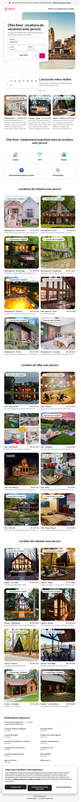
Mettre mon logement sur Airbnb (61, 9)
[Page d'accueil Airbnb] (9, 8)
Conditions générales (46, 798)
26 (19, 81)
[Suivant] (43, 90)
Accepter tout (16, 787)
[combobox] (26, 42)
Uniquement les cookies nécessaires (39, 788)
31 (11, 85)
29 (32, 81)
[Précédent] (36, 90)
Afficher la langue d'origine (61, 3)
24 (11, 81)
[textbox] (17, 49)
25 (15, 81)
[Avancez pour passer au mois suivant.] (35, 55)
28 (27, 81)
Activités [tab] (29, 722)
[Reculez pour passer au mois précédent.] (11, 55)
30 (36, 81)
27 (23, 81)
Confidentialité (31, 798)
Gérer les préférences (63, 787)
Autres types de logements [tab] (13, 722)
